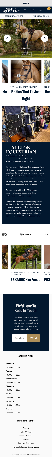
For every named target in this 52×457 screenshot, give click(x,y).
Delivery (26, 428)
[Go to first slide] (44, 38)
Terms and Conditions (26, 443)
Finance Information (26, 436)
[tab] (26, 140)
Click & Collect (26, 432)
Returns (26, 439)
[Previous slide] (7, 38)
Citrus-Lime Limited (34, 455)
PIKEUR (26, 3)
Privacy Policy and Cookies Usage (26, 447)
